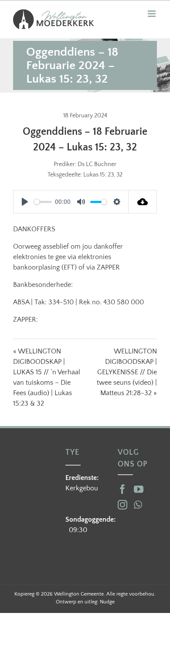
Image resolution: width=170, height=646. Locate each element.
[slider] (43, 202)
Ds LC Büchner (97, 164)
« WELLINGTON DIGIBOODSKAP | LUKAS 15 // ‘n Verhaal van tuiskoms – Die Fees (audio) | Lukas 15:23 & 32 (46, 377)
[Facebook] (122, 489)
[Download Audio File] (143, 201)
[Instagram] (122, 504)
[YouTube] (138, 489)
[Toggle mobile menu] (152, 13)
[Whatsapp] (138, 504)
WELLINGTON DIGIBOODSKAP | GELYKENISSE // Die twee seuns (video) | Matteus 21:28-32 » (127, 372)
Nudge (107, 602)
